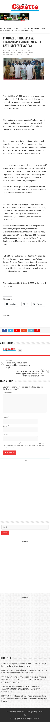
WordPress (21, 712)
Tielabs (40, 712)
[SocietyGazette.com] (25, 6)
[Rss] (25, 715)
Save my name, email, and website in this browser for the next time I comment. (24, 445)
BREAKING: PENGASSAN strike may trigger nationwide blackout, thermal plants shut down (30, 372)
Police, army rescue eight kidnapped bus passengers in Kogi (18, 364)
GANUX (8, 51)
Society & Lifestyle (28, 52)
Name (6, 417)
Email (6, 426)
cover (9, 28)
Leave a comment (12, 54)
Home (2, 28)
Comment (7, 392)
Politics (18, 52)
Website (6, 435)
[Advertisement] (25, 487)
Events (12, 52)
